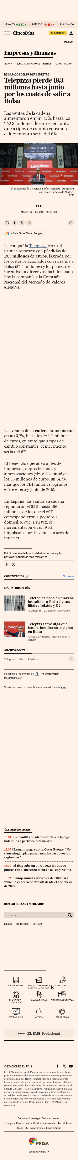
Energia (47, 63)
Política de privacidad (44, 1123)
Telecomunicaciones (27, 63)
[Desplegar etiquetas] (71, 659)
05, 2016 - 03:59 (43, 212)
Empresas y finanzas (30, 53)
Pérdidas (33, 659)
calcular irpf (15, 985)
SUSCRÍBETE (58, 33)
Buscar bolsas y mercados (24, 903)
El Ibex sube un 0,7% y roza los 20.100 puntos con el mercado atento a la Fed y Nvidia (37, 868)
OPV (22, 659)
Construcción (64, 63)
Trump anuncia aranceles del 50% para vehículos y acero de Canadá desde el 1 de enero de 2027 (38, 882)
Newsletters (36, 1128)
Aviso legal (35, 1118)
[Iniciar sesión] (71, 33)
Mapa (20, 1128)
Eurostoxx (22, 924)
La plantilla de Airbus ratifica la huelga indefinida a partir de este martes (37, 839)
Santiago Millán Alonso (42, 611)
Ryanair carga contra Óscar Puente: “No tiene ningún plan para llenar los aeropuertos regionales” (37, 853)
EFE (39, 206)
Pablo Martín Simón (39, 637)
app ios (39, 1017)
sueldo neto (62, 985)
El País (68, 42)
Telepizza (38, 245)
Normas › (68, 576)
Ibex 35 (10, 24)
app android (62, 1017)
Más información (13, 677)
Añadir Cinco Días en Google (26, 233)
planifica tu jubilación (15, 1001)
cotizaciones (16, 1017)
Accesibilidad (65, 1123)
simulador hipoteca (39, 985)
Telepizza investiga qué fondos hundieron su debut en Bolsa (50, 628)
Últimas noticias (17, 829)
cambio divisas (39, 1000)
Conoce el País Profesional (39, 1033)
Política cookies (50, 1118)
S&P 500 (36, 24)
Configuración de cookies (18, 1123)
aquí (63, 687)
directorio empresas (62, 1000)
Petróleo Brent (68, 24)
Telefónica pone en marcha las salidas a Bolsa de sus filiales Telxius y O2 (51, 602)
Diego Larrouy (61, 637)
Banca (8, 63)
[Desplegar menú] (7, 33)
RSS (27, 1128)
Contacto (23, 1118)
